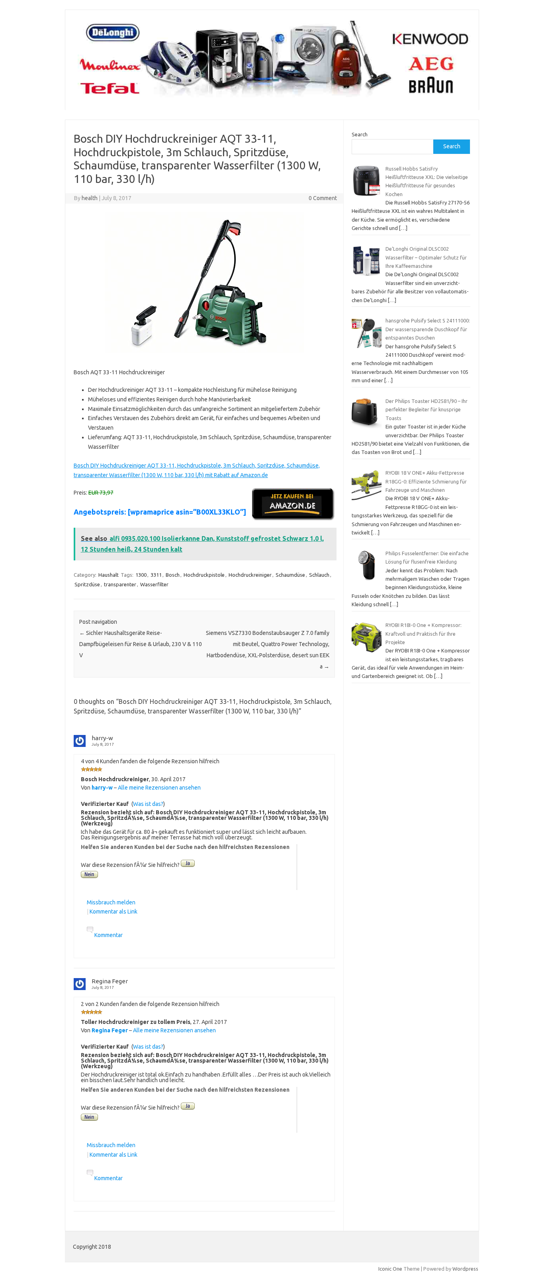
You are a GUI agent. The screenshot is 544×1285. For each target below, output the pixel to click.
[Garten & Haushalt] (272, 96)
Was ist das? (148, 804)
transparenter (120, 584)
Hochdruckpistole (204, 575)
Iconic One (390, 1268)
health (90, 198)
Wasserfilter (154, 584)
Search (360, 134)
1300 (141, 575)
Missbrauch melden (111, 902)
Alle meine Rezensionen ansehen (159, 787)
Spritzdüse (87, 584)
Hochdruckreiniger (250, 575)
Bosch (173, 575)
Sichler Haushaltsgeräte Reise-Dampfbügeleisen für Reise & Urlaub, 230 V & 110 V (140, 644)
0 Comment (323, 198)
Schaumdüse (290, 575)
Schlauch (319, 575)
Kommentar (108, 935)
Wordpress (465, 1268)
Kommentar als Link (113, 911)
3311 (156, 575)
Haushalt (108, 575)
